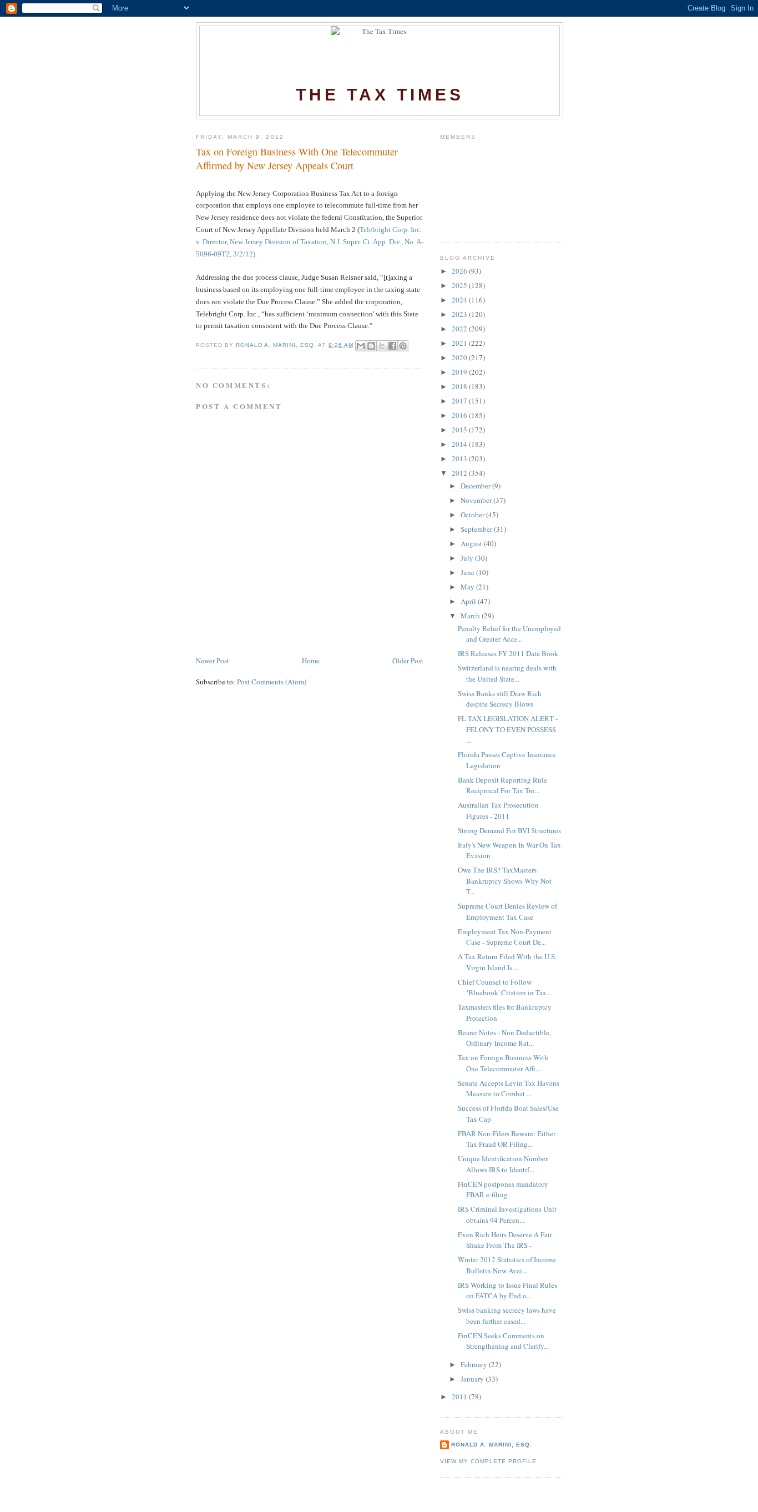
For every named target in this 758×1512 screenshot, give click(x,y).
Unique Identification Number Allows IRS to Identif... (503, 1164)
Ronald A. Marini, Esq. (491, 1445)
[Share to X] (381, 345)
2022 (460, 329)
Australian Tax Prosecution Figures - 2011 (498, 810)
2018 (460, 386)
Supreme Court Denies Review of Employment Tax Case (507, 911)
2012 (460, 473)
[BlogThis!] (371, 345)
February (475, 1364)
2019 (460, 372)
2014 (460, 444)
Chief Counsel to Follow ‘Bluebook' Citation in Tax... (505, 987)
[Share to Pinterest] (402, 345)
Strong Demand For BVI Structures (509, 830)
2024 (460, 300)
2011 (460, 1397)
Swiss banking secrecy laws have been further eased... (507, 1315)
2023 (460, 314)
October (473, 515)
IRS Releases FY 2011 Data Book (508, 653)
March (471, 616)
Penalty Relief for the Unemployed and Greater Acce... (509, 633)
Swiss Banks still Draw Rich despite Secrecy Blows (500, 698)
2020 (460, 357)
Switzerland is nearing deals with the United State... (507, 673)
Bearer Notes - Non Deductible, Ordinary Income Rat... (504, 1038)
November (477, 500)
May (468, 587)
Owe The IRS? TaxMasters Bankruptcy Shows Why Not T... (505, 880)
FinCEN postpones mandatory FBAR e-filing (503, 1189)
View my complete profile (488, 1461)
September (477, 529)
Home (311, 661)
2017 (460, 401)
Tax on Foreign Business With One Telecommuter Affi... (503, 1062)
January (473, 1379)
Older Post (407, 661)
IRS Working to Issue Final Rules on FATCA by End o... (507, 1290)
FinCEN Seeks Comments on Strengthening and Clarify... (503, 1341)
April (469, 601)
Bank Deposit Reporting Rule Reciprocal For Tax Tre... (502, 785)
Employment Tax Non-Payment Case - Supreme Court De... (505, 936)
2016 (460, 415)
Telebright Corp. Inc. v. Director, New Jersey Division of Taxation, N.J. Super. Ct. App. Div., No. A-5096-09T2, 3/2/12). (309, 241)
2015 (460, 430)
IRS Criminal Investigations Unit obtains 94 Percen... (507, 1214)
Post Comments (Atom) (271, 682)
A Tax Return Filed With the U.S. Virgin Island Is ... (507, 961)
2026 (460, 271)
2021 (460, 343)
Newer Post (212, 661)
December (476, 486)
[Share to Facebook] (392, 345)
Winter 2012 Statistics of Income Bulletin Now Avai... (507, 1265)
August (472, 543)
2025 (460, 285)
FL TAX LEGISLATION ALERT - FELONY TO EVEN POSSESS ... (508, 729)
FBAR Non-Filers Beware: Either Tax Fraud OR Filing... (506, 1139)
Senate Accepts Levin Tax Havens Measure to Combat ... (508, 1088)
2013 (460, 458)
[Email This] (360, 345)
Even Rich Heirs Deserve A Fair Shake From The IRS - (505, 1240)
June (468, 572)
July (468, 558)
